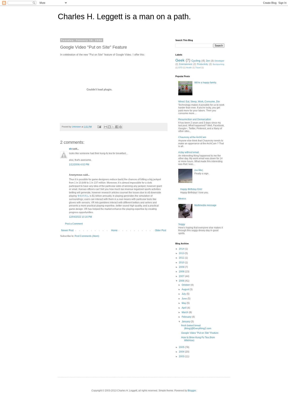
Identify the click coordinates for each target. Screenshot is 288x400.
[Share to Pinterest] (120, 127)
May (184, 303)
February (187, 316)
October (186, 285)
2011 (182, 257)
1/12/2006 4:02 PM (79, 164)
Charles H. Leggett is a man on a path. (124, 16)
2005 (182, 347)
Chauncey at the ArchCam (192, 137)
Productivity (202, 64)
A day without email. (188, 152)
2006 (182, 280)
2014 (182, 248)
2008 (182, 271)
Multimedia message (205, 205)
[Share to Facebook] (117, 127)
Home (114, 230)
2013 (182, 253)
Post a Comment (74, 223)
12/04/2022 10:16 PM (80, 216)
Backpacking (218, 64)
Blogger (192, 390)
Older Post (160, 230)
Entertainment (185, 64)
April (184, 307)
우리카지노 (83, 196)
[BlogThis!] (109, 127)
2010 (182, 262)
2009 (182, 267)
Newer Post (67, 230)
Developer (219, 61)
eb (70, 148)
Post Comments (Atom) (87, 236)
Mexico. (182, 198)
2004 (182, 351)
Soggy (181, 224)
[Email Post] (99, 126)
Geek (180, 60)
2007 (182, 276)
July (184, 294)
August (186, 289)
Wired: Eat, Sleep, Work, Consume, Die (199, 101)
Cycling (195, 60)
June (184, 298)
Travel (198, 67)
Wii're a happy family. (205, 82)
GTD (180, 67)
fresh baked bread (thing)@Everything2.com (196, 327)
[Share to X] (113, 127)
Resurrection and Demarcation (194, 119)
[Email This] (106, 127)
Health (189, 67)
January (186, 321)
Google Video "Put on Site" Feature (199, 333)
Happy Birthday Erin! (191, 189)
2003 (182, 356)
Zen (208, 60)
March (185, 312)
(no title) (198, 170)
